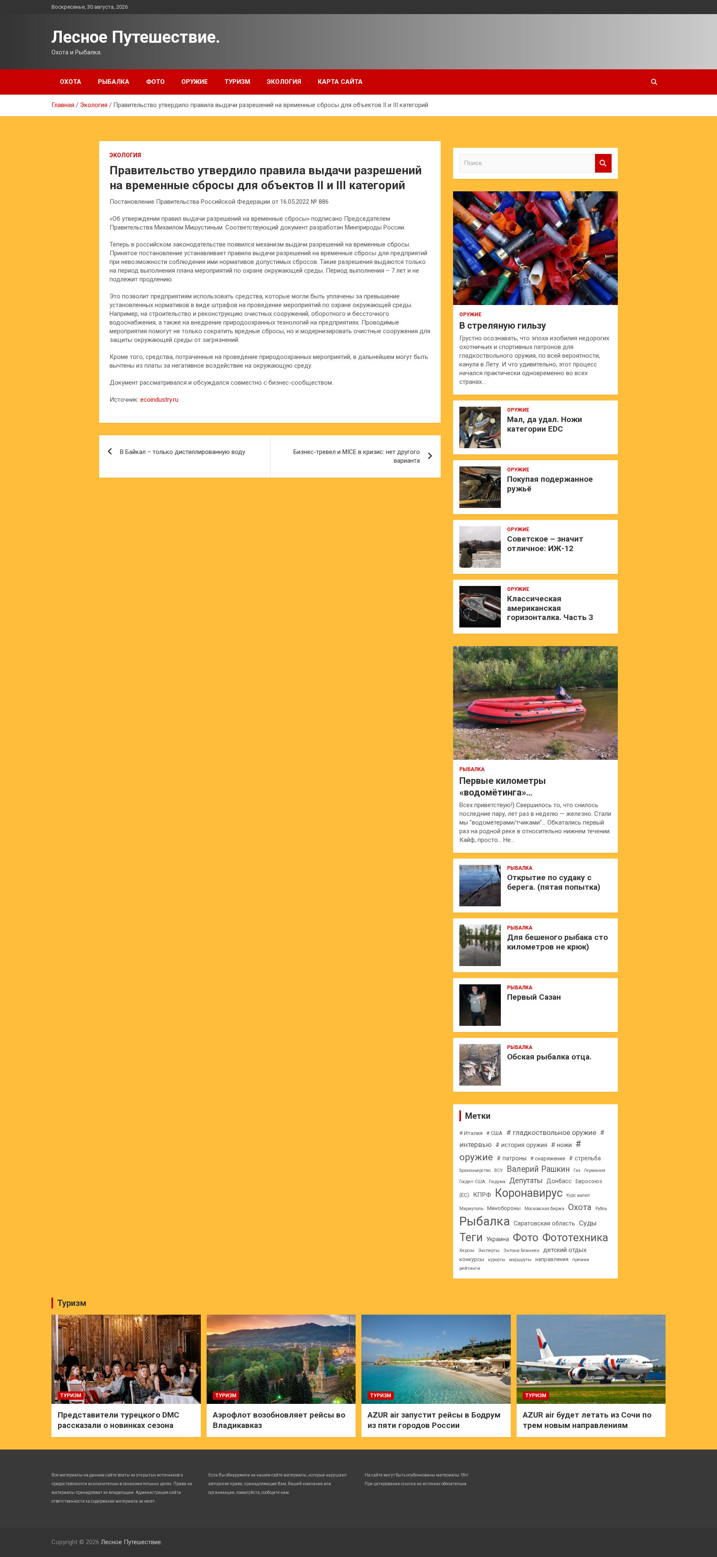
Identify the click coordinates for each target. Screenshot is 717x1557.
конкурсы (471, 1259)
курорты (496, 1259)
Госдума (497, 1181)
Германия (594, 1170)
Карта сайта (340, 81)
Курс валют (578, 1195)
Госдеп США (472, 1181)
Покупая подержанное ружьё (550, 483)
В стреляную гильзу (502, 325)
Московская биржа (544, 1208)
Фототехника (575, 1237)
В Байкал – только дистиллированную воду (182, 452)
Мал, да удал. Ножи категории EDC (544, 424)
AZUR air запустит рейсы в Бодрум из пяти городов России (434, 1420)
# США (494, 1133)
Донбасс (559, 1181)
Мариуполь (471, 1208)
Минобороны (504, 1208)
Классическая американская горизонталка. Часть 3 (550, 608)
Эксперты (489, 1250)
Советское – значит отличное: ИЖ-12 (545, 543)
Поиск (603, 163)
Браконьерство (474, 1170)
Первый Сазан (534, 997)
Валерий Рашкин (538, 1169)
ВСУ (498, 1170)
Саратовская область (544, 1223)
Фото (155, 81)
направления (551, 1259)
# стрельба (585, 1158)
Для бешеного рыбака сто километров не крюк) (557, 942)
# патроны (512, 1158)
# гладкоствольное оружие (551, 1132)
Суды (588, 1223)
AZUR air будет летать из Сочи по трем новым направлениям (587, 1420)
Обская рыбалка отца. (549, 1057)
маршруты (520, 1259)
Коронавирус (529, 1193)
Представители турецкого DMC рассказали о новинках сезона (118, 1420)
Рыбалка (113, 81)
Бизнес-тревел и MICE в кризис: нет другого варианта (356, 456)
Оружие (194, 81)
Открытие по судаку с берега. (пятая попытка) (553, 882)
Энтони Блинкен (521, 1250)
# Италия (471, 1133)
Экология (284, 81)
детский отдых (565, 1250)
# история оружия (521, 1145)
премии (580, 1259)
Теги (471, 1237)
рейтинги (469, 1268)
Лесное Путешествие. (135, 37)
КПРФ (482, 1194)
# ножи (561, 1145)
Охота (70, 81)
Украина (497, 1239)
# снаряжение (547, 1158)
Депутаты (526, 1180)
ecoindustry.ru (159, 399)
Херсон (466, 1250)
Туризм (237, 81)
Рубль (601, 1208)
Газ (576, 1170)
